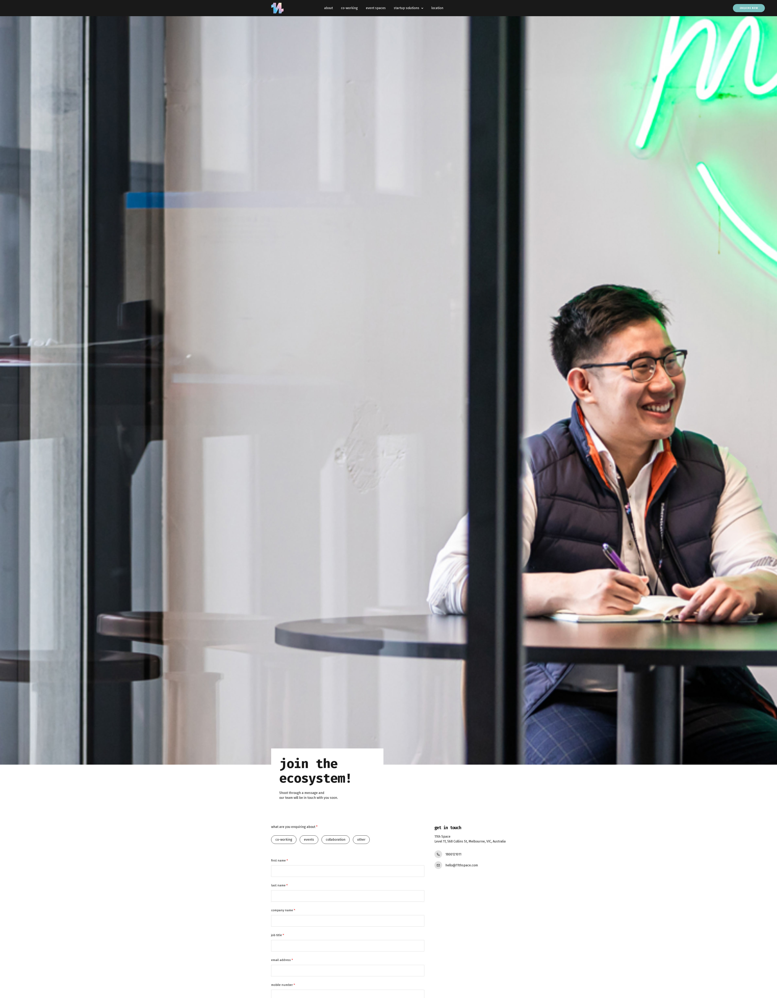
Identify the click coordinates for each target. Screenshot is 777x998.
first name (279, 860)
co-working (349, 8)
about (328, 8)
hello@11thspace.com (461, 865)
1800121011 (453, 854)
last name (279, 885)
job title (277, 935)
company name (283, 910)
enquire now (749, 8)
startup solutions (406, 8)
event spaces (376, 8)
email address (282, 960)
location (437, 8)
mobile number (283, 985)
